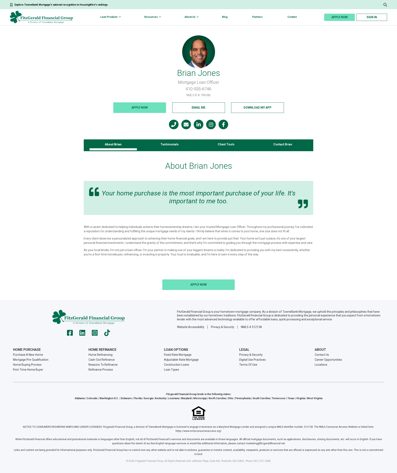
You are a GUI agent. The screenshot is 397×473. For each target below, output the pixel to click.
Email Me (198, 107)
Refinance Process (100, 369)
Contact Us (322, 354)
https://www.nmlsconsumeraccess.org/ (198, 431)
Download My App (257, 107)
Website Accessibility (190, 327)
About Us (189, 17)
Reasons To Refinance (103, 364)
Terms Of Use (248, 364)
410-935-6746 (198, 88)
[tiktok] (107, 334)
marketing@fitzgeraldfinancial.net (265, 443)
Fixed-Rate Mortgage (177, 354)
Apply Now (339, 17)
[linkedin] (82, 334)
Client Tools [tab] (226, 144)
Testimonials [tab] (169, 144)
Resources (151, 17)
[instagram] (95, 334)
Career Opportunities (328, 359)
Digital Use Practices (252, 359)
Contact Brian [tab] (282, 144)
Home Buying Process (27, 364)
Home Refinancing (100, 354)
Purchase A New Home (28, 354)
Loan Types (171, 369)
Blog (224, 17)
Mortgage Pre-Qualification (30, 359)
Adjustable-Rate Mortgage (181, 359)
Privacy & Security (222, 327)
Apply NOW (140, 107)
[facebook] (70, 334)
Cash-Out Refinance (101, 359)
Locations (321, 364)
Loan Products (109, 17)
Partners (257, 17)
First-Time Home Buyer (28, 369)
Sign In (372, 17)
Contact (292, 17)
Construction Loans (176, 364)
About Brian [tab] (113, 144)
